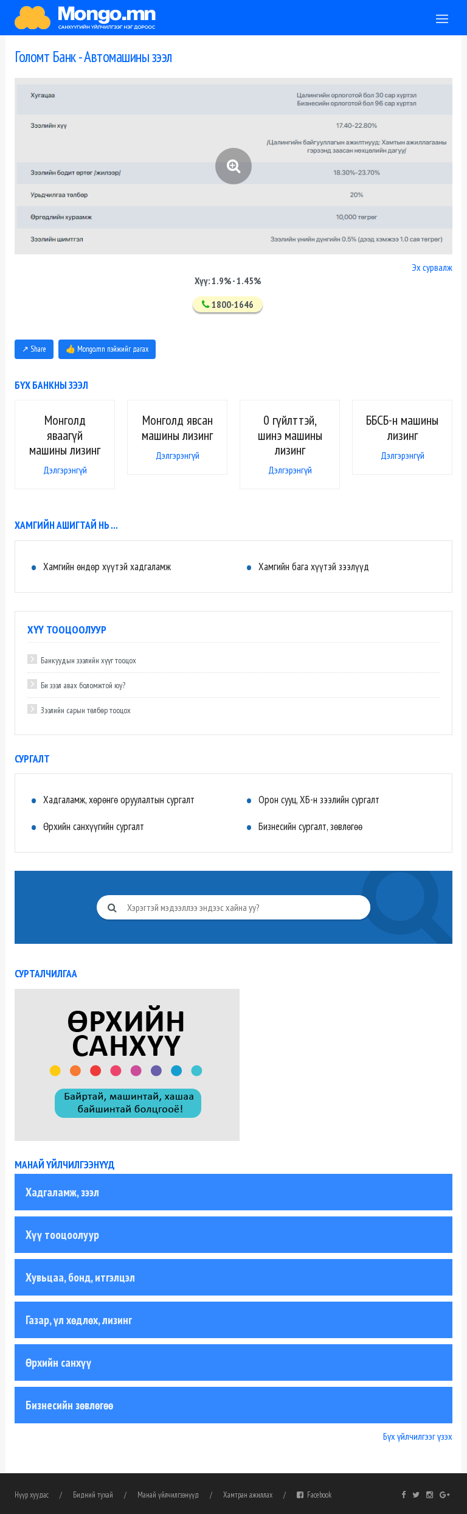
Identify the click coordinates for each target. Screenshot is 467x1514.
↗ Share (34, 349)
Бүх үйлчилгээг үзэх (417, 1436)
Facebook (317, 1495)
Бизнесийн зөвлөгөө (69, 1405)
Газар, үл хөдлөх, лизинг (79, 1320)
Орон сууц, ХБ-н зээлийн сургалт (318, 799)
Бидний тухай (93, 1495)
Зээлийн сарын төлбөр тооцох (86, 710)
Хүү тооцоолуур (62, 1234)
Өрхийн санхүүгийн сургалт (93, 826)
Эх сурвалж (432, 267)
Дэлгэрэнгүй (65, 470)
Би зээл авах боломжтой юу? (83, 685)
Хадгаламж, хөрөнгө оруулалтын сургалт (119, 799)
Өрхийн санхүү (58, 1362)
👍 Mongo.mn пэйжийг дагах (107, 349)
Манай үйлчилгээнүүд (168, 1495)
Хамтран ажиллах (247, 1495)
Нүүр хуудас (32, 1495)
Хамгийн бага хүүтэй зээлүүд (313, 566)
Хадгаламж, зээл (62, 1192)
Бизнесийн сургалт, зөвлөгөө (310, 826)
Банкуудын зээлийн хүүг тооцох (88, 660)
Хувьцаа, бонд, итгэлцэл (80, 1277)
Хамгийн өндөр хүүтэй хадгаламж (107, 566)
